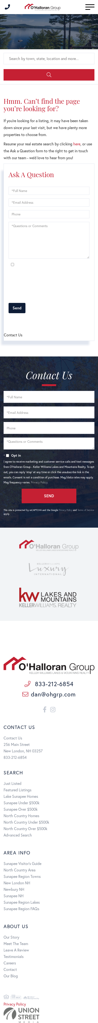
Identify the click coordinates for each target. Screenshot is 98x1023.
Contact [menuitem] (10, 969)
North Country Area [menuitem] (19, 869)
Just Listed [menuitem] (12, 783)
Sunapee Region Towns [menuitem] (22, 876)
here (76, 143)
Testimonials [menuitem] (14, 956)
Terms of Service (86, 510)
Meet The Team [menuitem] (16, 943)
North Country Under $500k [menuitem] (26, 822)
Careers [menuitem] (10, 962)
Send (17, 307)
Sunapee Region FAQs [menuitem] (21, 908)
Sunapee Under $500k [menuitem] (21, 802)
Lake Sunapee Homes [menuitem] (21, 796)
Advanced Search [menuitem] (18, 834)
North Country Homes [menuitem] (21, 815)
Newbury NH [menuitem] (14, 889)
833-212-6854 (53, 684)
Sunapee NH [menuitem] (14, 895)
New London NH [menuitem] (17, 882)
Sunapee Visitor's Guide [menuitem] (22, 863)
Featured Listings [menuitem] (17, 789)
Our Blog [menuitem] (11, 975)
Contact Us (13, 737)
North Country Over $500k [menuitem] (25, 828)
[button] (49, 75)
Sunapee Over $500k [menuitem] (21, 809)
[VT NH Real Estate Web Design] (49, 1015)
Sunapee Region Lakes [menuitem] (22, 902)
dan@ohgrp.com (53, 694)
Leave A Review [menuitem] (16, 949)
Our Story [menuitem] (11, 937)
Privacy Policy (17, 296)
